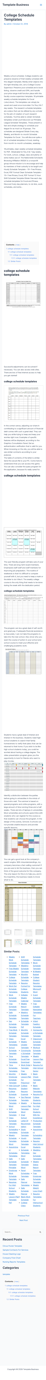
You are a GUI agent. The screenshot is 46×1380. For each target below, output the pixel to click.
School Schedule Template (12, 1051)
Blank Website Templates (37, 1089)
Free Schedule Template (12, 1007)
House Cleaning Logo (12, 1254)
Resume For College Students (38, 1097)
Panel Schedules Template (25, 1173)
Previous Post (23, 1216)
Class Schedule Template (12, 1121)
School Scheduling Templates (13, 1130)
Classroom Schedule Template (37, 1042)
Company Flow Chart (12, 1258)
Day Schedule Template (12, 1024)
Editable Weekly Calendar (24, 998)
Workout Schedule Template (37, 1051)
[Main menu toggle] (41, 4)
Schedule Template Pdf (25, 1024)
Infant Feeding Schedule (37, 1024)
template (6, 1274)
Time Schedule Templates (13, 1059)
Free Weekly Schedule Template (14, 972)
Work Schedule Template (12, 998)
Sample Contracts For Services (15, 1250)
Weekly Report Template (25, 1007)
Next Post (24, 1220)
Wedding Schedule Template (25, 969)
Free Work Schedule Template (13, 1033)
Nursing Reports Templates (14, 1262)
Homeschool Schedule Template (38, 1033)
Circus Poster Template (12, 1246)
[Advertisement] (23, 50)
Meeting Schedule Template (25, 1015)
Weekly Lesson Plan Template (38, 1059)
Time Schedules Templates (13, 1068)
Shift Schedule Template (12, 1112)
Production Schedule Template (37, 1124)
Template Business (15, 4)
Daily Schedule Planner (25, 1191)
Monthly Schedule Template (25, 977)
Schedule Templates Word (25, 1153)
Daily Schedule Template (12, 1015)
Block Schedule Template (37, 966)
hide (17, 245)
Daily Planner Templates (25, 1182)
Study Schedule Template (25, 1132)
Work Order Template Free (25, 1068)
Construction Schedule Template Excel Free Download (26, 1056)
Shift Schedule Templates (25, 960)
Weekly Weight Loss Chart (37, 1188)
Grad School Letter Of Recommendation (25, 1121)
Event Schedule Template (37, 998)
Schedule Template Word (12, 1103)
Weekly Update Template (25, 1045)
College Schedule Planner (12, 1094)
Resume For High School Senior (38, 1068)
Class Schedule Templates (13, 1042)
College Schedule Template (12, 980)
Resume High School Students (38, 1144)
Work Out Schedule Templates (13, 989)
